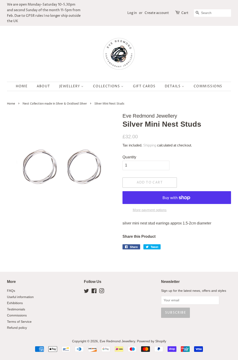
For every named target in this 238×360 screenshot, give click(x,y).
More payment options (150, 210)
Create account (157, 13)
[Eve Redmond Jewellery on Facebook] (94, 292)
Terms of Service (19, 321)
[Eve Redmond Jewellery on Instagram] (101, 292)
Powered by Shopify (151, 341)
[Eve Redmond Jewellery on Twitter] (86, 292)
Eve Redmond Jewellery (117, 341)
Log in (132, 13)
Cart (184, 13)
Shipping (149, 145)
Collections (107, 86)
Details (173, 86)
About (43, 86)
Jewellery (70, 86)
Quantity (129, 157)
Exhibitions (15, 303)
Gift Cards (144, 86)
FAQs (11, 290)
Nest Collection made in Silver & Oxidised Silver (55, 104)
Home (22, 86)
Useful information (20, 297)
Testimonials (16, 309)
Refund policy (17, 327)
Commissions (208, 86)
